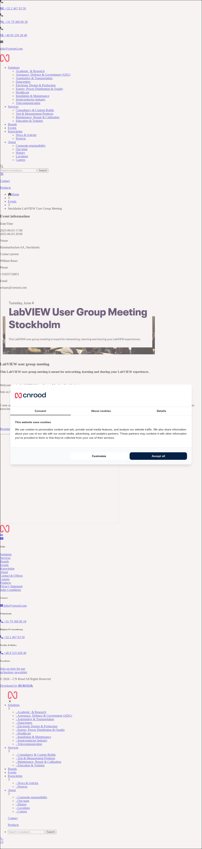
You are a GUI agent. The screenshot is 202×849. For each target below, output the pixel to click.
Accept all (158, 456)
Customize (99, 456)
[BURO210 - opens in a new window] (172, 395)
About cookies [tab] (101, 410)
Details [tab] (161, 410)
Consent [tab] (40, 410)
